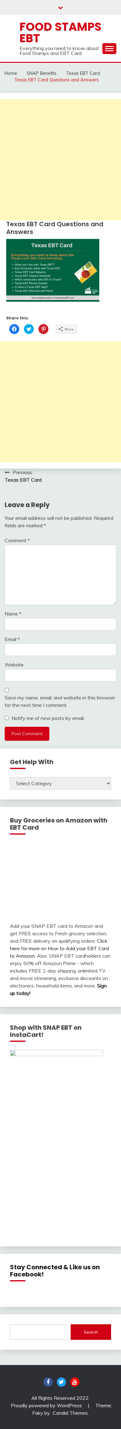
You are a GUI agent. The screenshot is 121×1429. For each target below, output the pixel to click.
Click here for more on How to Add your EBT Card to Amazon (59, 948)
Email (12, 639)
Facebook (48, 1382)
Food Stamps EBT (60, 32)
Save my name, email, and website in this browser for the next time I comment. (60, 701)
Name (13, 614)
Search (91, 1332)
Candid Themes (70, 1413)
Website (14, 665)
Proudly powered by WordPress (47, 1405)
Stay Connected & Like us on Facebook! (55, 1271)
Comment (17, 540)
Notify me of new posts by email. (48, 718)
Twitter (61, 1382)
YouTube (74, 1382)
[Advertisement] (60, 159)
